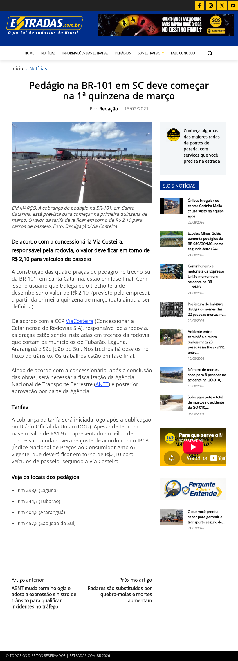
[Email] (57, 552)
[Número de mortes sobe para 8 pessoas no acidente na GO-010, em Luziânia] (171, 375)
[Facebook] (200, 6)
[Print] (71, 552)
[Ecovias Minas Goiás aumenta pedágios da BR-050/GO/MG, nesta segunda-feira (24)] (171, 239)
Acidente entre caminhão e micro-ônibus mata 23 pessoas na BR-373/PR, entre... (206, 342)
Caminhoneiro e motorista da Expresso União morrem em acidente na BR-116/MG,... (206, 276)
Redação (108, 109)
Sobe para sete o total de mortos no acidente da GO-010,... (206, 402)
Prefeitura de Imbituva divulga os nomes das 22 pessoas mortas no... (207, 309)
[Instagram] (211, 6)
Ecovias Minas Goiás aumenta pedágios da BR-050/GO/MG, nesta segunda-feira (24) (205, 241)
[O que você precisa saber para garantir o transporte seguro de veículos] (171, 517)
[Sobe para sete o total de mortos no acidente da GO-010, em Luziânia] (171, 403)
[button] (210, 53)
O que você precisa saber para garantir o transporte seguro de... (206, 516)
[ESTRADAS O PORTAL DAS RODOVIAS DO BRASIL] (51, 25)
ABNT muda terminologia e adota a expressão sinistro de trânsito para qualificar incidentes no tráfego (44, 597)
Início (17, 68)
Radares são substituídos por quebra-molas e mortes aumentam (120, 594)
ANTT (102, 384)
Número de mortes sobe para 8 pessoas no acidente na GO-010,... (207, 374)
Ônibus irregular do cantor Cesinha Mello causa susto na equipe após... (206, 208)
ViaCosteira (79, 320)
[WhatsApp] (44, 552)
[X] (222, 6)
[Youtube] (233, 6)
